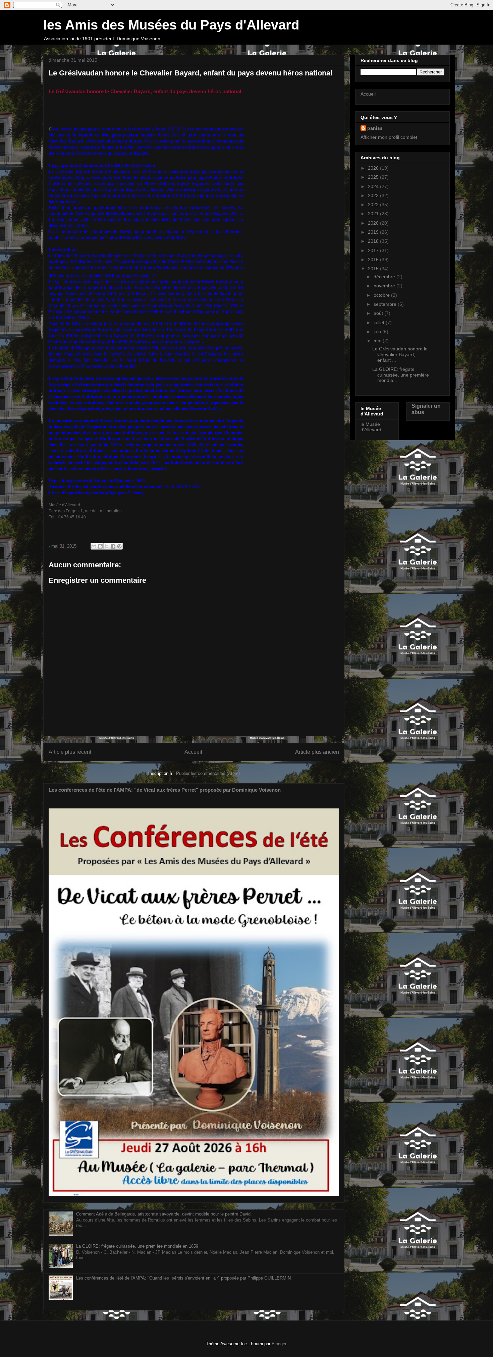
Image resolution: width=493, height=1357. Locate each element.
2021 (374, 213)
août (379, 313)
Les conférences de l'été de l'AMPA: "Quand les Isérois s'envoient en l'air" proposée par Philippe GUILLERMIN (183, 1278)
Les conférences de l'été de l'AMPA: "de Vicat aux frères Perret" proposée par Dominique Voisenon (165, 790)
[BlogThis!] (100, 546)
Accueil (193, 752)
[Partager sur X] (106, 546)
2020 (374, 223)
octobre (382, 295)
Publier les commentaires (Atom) (208, 773)
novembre (385, 285)
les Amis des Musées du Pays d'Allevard (171, 24)
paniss (375, 128)
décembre (385, 276)
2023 (374, 195)
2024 (374, 186)
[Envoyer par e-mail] (94, 546)
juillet (380, 322)
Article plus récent (70, 752)
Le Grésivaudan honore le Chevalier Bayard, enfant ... (400, 354)
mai (378, 340)
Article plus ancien (317, 752)
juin (378, 331)
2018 (374, 241)
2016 (374, 259)
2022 (374, 204)
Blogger (279, 1343)
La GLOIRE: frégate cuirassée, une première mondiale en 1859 (137, 1246)
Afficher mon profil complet (389, 137)
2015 (374, 268)
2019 (374, 232)
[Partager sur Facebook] (113, 546)
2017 (374, 250)
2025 (374, 177)
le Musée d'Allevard (371, 427)
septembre (386, 304)
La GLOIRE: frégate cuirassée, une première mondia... (400, 374)
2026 (374, 168)
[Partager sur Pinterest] (119, 546)
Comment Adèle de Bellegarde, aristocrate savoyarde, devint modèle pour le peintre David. (164, 1214)
